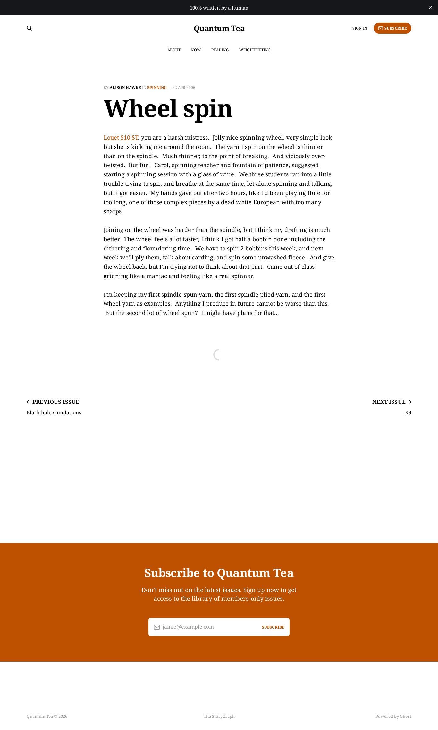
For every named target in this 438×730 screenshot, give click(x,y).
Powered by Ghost (393, 716)
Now (196, 50)
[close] (430, 8)
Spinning (157, 87)
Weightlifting (255, 50)
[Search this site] (29, 28)
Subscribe (395, 28)
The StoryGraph (219, 716)
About (174, 50)
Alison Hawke (125, 87)
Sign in (359, 28)
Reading (220, 50)
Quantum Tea (219, 28)
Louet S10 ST (121, 137)
